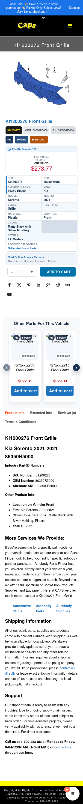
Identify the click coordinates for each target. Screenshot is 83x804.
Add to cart (59, 271)
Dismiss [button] (74, 7)
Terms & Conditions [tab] (20, 421)
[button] (25, 391)
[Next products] (76, 368)
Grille (11, 248)
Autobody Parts (26, 248)
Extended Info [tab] (41, 412)
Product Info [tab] (15, 412)
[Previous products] (7, 368)
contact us (62, 747)
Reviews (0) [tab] (67, 412)
